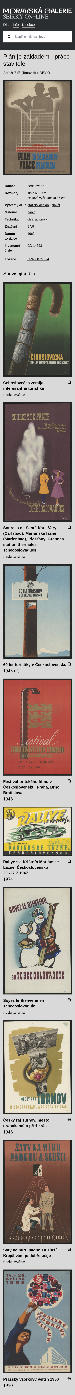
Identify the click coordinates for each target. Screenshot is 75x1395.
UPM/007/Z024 (38, 259)
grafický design (38, 205)
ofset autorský (37, 219)
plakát (55, 205)
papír (31, 212)
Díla (6, 25)
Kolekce (28, 25)
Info (16, 25)
